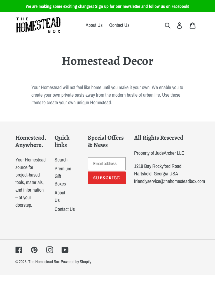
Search (61, 159)
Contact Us (65, 209)
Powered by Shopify (76, 261)
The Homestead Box (44, 261)
